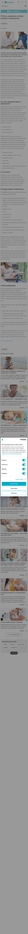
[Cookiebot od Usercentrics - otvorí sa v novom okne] (20, 440)
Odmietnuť (14, 493)
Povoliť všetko (14, 483)
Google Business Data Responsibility (12, 453)
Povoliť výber (14, 488)
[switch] (24, 464)
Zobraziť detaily (19, 479)
